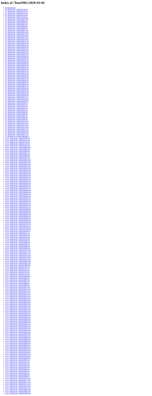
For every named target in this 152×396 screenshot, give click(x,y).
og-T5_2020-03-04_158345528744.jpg (18, 220)
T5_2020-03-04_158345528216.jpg (17, 39)
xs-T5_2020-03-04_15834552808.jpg (17, 283)
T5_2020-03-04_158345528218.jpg (17, 43)
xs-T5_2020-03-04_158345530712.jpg (18, 382)
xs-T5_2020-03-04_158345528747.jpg (18, 354)
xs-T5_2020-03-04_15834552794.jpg (17, 274)
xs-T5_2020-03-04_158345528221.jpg (18, 306)
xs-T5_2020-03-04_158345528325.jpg (18, 313)
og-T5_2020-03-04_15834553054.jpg (17, 239)
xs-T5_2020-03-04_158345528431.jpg (18, 324)
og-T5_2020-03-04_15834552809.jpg (17, 157)
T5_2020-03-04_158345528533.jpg (17, 71)
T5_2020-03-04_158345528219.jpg (17, 45)
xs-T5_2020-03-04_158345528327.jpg (18, 317)
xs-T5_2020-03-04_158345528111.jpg (17, 287)
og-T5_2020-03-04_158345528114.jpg (18, 164)
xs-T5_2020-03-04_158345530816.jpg (18, 390)
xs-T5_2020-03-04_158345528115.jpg (17, 294)
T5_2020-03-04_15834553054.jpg (16, 110)
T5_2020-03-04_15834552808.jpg (16, 26)
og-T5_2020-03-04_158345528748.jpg (18, 227)
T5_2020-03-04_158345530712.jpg (17, 125)
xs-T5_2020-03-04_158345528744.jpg (18, 349)
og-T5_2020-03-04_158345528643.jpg (18, 218)
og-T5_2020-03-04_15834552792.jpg (17, 142)
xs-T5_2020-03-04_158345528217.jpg (18, 298)
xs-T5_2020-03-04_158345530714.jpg (18, 386)
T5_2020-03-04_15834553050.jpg (16, 103)
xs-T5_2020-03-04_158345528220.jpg (18, 304)
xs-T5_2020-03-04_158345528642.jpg (18, 345)
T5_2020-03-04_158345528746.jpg (17, 95)
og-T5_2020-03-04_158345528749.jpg (18, 229)
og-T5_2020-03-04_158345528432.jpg (18, 198)
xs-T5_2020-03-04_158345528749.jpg (18, 358)
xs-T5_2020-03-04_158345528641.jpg (18, 343)
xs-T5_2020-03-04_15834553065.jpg (17, 369)
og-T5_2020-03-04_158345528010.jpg (18, 147)
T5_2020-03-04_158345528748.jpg (17, 99)
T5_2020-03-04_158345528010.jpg (17, 19)
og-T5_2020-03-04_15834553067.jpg (17, 244)
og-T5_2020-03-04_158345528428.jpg (18, 190)
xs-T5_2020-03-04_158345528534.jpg (18, 330)
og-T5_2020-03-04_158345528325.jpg (18, 185)
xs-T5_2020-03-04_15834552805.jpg (17, 278)
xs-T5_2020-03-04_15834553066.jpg (17, 371)
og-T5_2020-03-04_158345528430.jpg (18, 194)
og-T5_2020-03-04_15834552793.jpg (17, 144)
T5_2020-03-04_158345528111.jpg (16, 30)
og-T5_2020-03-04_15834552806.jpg (17, 151)
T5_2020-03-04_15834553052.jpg (16, 106)
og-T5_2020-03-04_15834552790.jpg (17, 138)
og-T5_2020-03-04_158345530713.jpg (18, 255)
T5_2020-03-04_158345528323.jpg (17, 52)
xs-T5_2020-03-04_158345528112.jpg (17, 289)
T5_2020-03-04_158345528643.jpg (17, 90)
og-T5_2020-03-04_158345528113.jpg (18, 162)
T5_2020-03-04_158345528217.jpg (17, 41)
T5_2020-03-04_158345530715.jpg (17, 131)
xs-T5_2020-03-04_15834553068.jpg (17, 375)
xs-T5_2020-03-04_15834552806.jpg (17, 280)
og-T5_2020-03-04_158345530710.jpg (18, 250)
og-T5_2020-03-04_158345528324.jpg (18, 183)
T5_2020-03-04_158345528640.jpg (17, 84)
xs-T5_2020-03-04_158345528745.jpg (18, 350)
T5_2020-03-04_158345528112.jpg (16, 32)
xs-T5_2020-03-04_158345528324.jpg (18, 311)
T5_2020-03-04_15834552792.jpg (16, 13)
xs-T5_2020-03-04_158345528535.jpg (18, 332)
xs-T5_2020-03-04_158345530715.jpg (18, 388)
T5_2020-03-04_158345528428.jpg (17, 62)
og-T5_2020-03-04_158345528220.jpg (18, 175)
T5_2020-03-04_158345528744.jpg (17, 91)
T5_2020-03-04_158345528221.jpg (17, 49)
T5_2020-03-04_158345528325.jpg (17, 56)
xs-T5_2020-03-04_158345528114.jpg (17, 293)
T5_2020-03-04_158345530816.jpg (17, 132)
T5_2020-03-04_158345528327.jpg (17, 60)
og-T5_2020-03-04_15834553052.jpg (17, 235)
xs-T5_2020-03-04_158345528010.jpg (18, 276)
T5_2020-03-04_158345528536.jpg (17, 77)
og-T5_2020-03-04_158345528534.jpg (18, 201)
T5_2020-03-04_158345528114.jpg (16, 36)
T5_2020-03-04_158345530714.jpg (17, 129)
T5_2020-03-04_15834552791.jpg (16, 11)
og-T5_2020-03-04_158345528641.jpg (18, 214)
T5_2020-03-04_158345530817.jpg (17, 134)
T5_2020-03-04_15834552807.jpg (16, 24)
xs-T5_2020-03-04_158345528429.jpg (18, 321)
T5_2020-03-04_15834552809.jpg (16, 28)
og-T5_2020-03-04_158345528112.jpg (18, 160)
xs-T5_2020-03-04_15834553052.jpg (17, 363)
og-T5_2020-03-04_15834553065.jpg (17, 240)
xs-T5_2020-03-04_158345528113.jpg (17, 291)
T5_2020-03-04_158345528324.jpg (17, 54)
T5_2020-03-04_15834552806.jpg (16, 22)
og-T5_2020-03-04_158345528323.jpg (18, 181)
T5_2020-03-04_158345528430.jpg (17, 65)
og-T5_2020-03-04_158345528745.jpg (18, 222)
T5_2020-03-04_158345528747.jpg (17, 97)
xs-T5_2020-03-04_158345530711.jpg (17, 380)
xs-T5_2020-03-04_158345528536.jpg (18, 334)
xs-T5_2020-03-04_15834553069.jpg (17, 376)
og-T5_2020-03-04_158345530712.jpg (18, 254)
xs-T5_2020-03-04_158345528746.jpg (18, 352)
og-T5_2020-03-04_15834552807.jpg (17, 153)
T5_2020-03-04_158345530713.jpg (17, 127)
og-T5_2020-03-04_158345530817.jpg (18, 263)
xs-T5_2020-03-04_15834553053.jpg (17, 365)
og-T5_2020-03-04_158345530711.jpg (18, 252)
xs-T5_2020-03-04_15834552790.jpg (17, 267)
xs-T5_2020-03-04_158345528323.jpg (18, 309)
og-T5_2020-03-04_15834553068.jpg (17, 246)
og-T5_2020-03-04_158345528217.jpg (18, 170)
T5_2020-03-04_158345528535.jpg (17, 75)
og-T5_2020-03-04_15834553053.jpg (17, 237)
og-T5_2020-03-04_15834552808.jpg (17, 155)
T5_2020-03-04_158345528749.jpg (17, 101)
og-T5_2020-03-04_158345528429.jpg (18, 192)
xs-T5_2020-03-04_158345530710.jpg (18, 378)
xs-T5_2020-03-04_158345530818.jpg (18, 393)
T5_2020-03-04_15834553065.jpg (16, 112)
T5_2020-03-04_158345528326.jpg (17, 58)
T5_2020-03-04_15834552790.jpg (16, 9)
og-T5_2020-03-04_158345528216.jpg (18, 168)
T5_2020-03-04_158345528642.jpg (17, 88)
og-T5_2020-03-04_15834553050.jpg (17, 231)
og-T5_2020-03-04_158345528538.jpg (18, 209)
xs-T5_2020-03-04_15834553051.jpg (17, 362)
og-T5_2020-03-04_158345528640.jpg (18, 213)
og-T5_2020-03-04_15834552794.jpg (17, 145)
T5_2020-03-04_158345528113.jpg (16, 34)
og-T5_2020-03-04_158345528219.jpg (18, 173)
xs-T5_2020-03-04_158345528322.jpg (18, 308)
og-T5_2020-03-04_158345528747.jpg (18, 226)
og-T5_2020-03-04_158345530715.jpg (18, 259)
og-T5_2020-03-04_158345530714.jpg (18, 257)
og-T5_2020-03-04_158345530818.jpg (18, 265)
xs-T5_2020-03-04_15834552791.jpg (17, 268)
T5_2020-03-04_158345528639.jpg (17, 82)
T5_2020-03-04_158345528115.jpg (16, 37)
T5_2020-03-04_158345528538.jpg (17, 80)
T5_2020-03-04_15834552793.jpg (16, 15)
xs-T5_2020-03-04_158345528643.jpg (18, 347)
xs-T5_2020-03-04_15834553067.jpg (17, 373)
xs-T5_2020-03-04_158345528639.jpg (18, 339)
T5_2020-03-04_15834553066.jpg (16, 114)
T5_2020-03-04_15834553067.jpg (16, 116)
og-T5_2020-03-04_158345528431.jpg (18, 196)
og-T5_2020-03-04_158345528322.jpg (18, 179)
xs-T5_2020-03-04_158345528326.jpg (18, 315)
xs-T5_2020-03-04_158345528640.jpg (18, 341)
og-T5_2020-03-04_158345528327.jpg (18, 188)
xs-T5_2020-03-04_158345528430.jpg (18, 322)
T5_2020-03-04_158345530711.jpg (16, 123)
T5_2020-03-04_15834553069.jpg (16, 119)
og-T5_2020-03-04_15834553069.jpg (17, 248)
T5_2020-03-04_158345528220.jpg (17, 47)
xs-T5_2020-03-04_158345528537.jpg (18, 335)
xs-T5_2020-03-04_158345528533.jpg (18, 328)
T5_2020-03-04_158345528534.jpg (17, 73)
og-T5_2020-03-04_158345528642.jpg (18, 216)
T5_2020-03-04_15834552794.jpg (16, 17)
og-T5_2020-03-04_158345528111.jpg (18, 158)
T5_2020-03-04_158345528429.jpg (17, 63)
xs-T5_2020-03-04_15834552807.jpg (17, 281)
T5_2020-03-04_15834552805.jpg (16, 21)
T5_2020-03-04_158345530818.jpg (17, 136)
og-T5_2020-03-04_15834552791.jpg (17, 140)
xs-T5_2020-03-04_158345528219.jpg (18, 302)
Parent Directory (10, 8)
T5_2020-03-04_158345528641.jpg (17, 86)
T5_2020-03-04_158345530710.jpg (17, 121)
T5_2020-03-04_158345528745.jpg (17, 93)
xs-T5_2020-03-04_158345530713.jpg (18, 384)
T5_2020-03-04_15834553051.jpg (16, 104)
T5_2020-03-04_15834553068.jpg (16, 118)
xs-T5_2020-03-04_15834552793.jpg (17, 272)
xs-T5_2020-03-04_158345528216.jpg (18, 296)
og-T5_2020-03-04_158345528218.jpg (18, 172)
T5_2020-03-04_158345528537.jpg (17, 78)
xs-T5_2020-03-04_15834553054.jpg (17, 367)
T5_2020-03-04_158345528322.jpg (17, 50)
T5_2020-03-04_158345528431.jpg (17, 67)
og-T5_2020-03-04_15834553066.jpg (17, 242)
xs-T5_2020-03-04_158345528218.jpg (18, 300)
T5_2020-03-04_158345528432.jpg (17, 69)
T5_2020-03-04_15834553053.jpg (16, 108)
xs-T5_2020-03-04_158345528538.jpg (18, 337)
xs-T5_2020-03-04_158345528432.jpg (18, 326)
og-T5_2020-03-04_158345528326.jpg (18, 186)
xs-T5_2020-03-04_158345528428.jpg (18, 319)
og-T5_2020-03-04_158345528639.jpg (18, 211)
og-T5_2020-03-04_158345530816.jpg (18, 261)
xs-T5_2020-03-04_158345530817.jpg (18, 391)
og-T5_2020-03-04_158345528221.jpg (18, 177)
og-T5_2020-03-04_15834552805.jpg (17, 149)
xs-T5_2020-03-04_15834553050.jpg (17, 360)
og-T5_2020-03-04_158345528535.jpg (18, 203)
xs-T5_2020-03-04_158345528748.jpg (18, 356)
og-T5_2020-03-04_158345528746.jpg (18, 224)
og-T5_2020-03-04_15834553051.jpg (17, 233)
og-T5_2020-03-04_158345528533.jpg (18, 199)
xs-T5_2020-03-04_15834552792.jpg (17, 270)
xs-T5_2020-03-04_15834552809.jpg (17, 285)
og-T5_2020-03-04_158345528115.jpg (18, 166)
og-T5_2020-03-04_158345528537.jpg (18, 207)
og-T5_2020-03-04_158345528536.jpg (18, 205)
